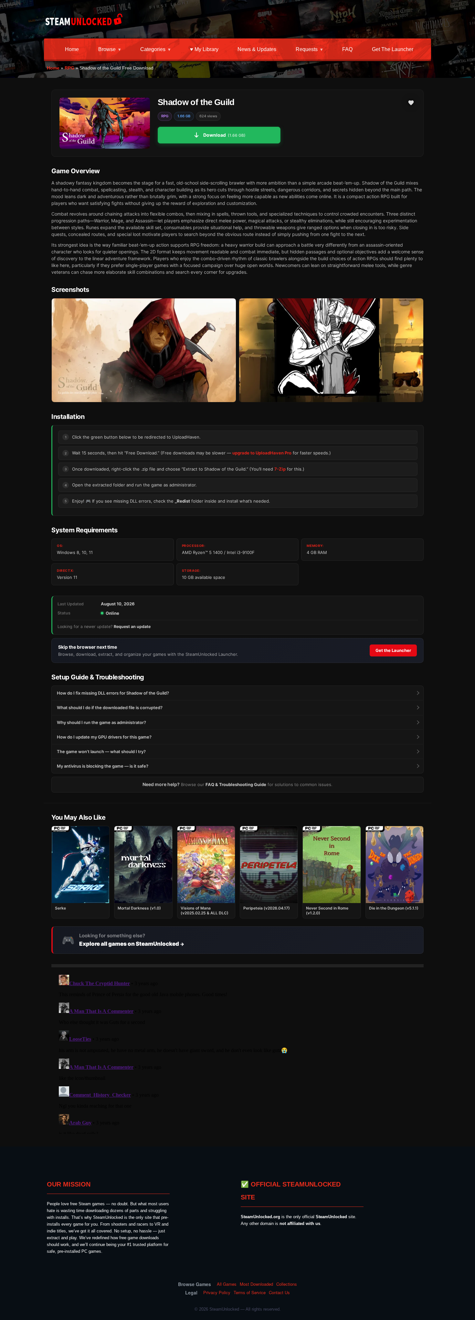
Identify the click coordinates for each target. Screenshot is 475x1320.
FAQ (347, 49)
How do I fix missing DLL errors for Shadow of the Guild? (113, 693)
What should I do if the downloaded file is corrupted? (110, 707)
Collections (286, 1284)
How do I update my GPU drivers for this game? (104, 737)
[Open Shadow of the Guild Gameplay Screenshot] (331, 350)
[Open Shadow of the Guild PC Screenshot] (143, 350)
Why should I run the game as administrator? (101, 722)
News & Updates (257, 49)
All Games (227, 1284)
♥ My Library (204, 49)
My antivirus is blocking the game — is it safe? (102, 766)
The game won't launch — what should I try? (101, 751)
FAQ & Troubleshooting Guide (236, 784)
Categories (152, 49)
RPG (69, 67)
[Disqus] (237, 1053)
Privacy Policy (216, 1292)
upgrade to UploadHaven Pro (261, 452)
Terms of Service (250, 1292)
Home (72, 49)
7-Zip (280, 469)
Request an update (132, 626)
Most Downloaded (256, 1284)
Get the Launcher (392, 49)
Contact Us (279, 1292)
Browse (107, 49)
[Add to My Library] (411, 102)
